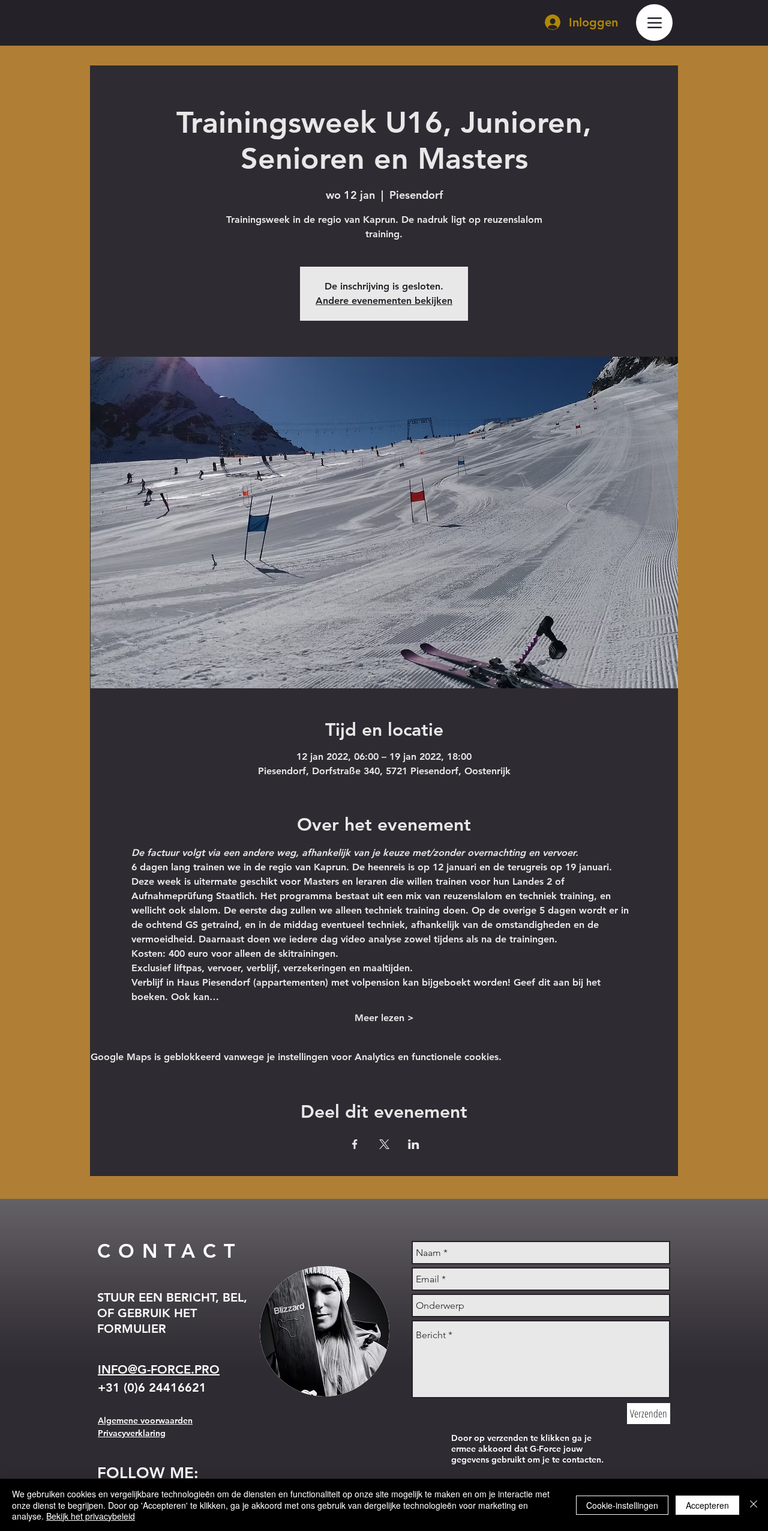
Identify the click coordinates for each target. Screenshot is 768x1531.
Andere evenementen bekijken (384, 300)
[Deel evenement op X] (384, 1144)
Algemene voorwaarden (145, 1420)
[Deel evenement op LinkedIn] (413, 1144)
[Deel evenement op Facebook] (355, 1144)
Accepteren (707, 1505)
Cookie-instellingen (622, 1505)
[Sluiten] (753, 1504)
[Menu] (654, 22)
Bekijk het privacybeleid (90, 1516)
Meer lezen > (384, 1017)
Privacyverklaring (132, 1433)
